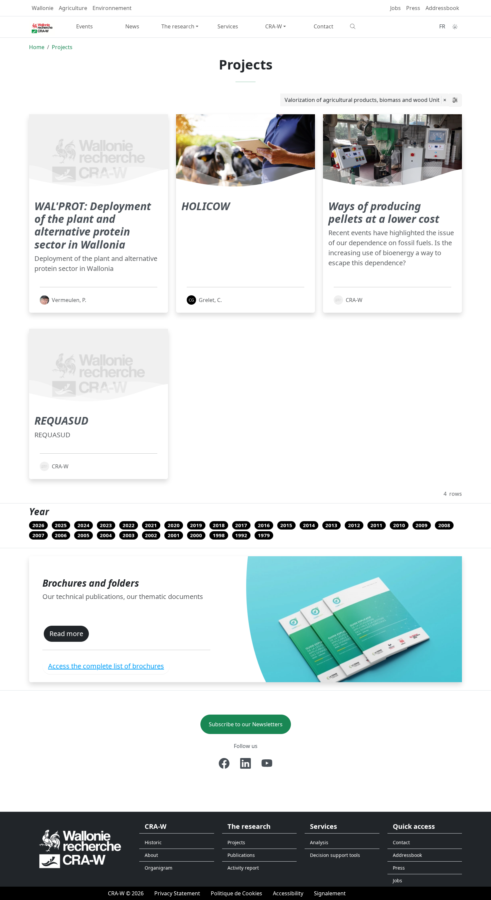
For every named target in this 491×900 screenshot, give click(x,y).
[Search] (371, 26)
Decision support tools (335, 855)
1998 (219, 535)
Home (36, 47)
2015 (286, 525)
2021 (151, 525)
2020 (174, 525)
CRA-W (273, 26)
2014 (309, 525)
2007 (38, 535)
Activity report (243, 868)
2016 (264, 525)
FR (442, 26)
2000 (196, 535)
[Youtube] (267, 763)
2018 (219, 525)
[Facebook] (224, 763)
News (132, 26)
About (151, 855)
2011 (376, 525)
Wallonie (42, 8)
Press (413, 8)
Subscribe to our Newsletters (246, 724)
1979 (264, 535)
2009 (422, 525)
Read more (66, 633)
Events (84, 26)
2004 (106, 535)
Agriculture (73, 8)
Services (227, 26)
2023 (106, 525)
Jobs (395, 8)
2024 (83, 525)
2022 (129, 525)
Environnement (112, 8)
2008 (444, 525)
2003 (129, 535)
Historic (153, 842)
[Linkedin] (245, 763)
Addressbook (442, 8)
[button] (455, 100)
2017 (241, 525)
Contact (323, 26)
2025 (61, 525)
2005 (83, 535)
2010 (399, 525)
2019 (196, 525)
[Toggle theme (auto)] (455, 27)
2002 (151, 535)
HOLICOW (205, 206)
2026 (38, 525)
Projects (62, 47)
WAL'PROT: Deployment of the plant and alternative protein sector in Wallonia (92, 225)
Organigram (158, 868)
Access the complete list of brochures (106, 665)
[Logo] (80, 848)
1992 (241, 535)
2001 (174, 535)
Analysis (319, 842)
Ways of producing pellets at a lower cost (383, 212)
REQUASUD (61, 420)
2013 (331, 525)
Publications (241, 855)
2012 (354, 525)
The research (177, 26)
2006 (61, 535)
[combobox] (364, 100)
